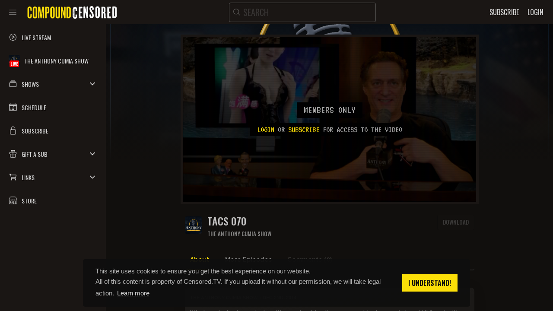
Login (265, 129)
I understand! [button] (429, 283)
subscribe (303, 129)
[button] (53, 83)
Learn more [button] (133, 293)
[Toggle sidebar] (12, 12)
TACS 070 (226, 221)
